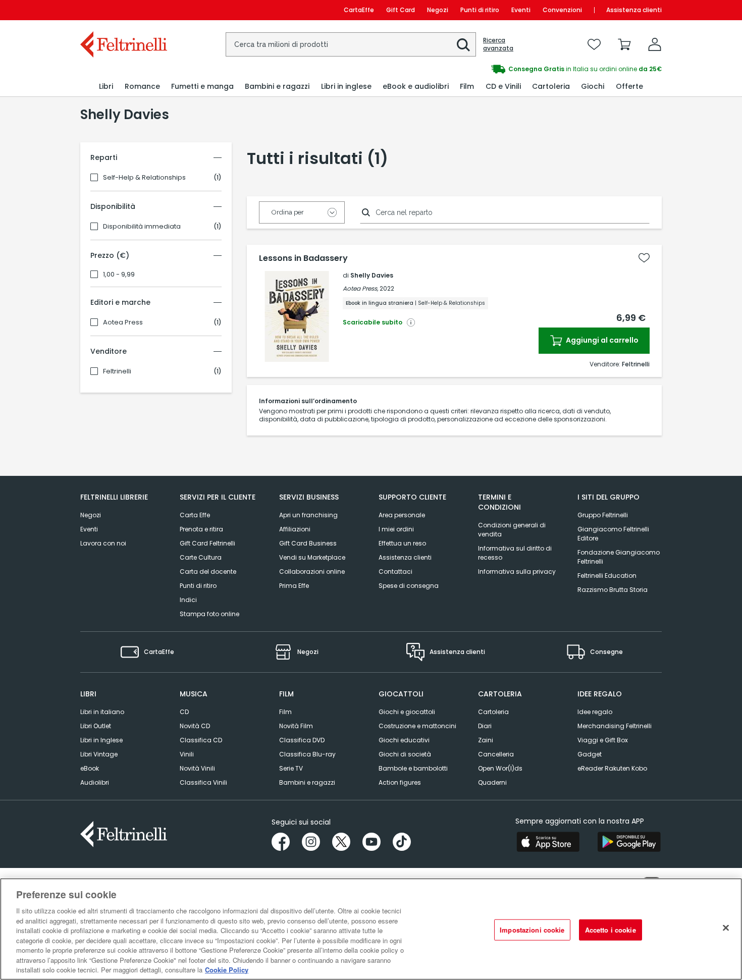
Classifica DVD (302, 740)
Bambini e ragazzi (307, 782)
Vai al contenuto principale (123, 10)
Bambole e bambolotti (413, 768)
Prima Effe (294, 585)
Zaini (485, 740)
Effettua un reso (402, 543)
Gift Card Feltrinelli (207, 543)
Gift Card (400, 10)
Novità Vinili (197, 768)
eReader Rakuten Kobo (612, 768)
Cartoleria (493, 711)
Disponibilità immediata (142, 227)
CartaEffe (359, 10)
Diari (485, 726)
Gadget (589, 754)
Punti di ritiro (479, 10)
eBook (89, 768)
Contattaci (395, 571)
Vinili (187, 754)
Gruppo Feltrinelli (602, 515)
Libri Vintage (99, 754)
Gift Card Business (308, 543)
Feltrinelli (117, 371)
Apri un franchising (308, 515)
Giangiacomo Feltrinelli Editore (613, 533)
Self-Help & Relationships (144, 178)
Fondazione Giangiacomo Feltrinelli (618, 557)
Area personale (402, 515)
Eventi (521, 10)
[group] (516, 69)
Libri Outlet (95, 726)
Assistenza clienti (634, 10)
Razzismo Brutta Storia (612, 589)
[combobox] (351, 44)
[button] (463, 45)
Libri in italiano (102, 711)
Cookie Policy (226, 969)
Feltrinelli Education (607, 575)
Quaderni (492, 782)
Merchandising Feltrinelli (614, 726)
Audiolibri (94, 782)
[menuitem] (106, 86)
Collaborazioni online (312, 571)
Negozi (437, 10)
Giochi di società (405, 754)
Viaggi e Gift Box (602, 740)
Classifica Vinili (203, 782)
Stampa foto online (209, 614)
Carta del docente (208, 571)
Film (285, 711)
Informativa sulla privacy (517, 571)
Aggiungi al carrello (601, 340)
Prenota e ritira (201, 529)
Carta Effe (195, 515)
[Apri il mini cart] (624, 44)
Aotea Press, (360, 288)
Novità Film (296, 726)
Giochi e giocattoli (407, 711)
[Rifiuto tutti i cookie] (726, 928)
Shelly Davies (371, 275)
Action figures (400, 782)
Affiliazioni (294, 529)
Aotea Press (123, 322)
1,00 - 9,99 (119, 274)
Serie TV (291, 768)
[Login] (655, 44)
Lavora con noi (103, 543)
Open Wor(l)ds (500, 768)
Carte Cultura (201, 557)
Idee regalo (594, 711)
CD (184, 711)
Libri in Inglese (101, 740)
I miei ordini (396, 529)
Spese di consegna (409, 585)
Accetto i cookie (610, 930)
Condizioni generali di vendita (512, 529)
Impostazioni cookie (532, 930)
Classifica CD (201, 740)
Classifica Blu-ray (307, 754)
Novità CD (195, 726)
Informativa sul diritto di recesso (515, 553)
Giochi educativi (404, 740)
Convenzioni (562, 10)
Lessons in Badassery (303, 258)
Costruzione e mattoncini (417, 726)
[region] (371, 929)
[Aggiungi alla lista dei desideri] (644, 258)
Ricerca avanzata (498, 44)
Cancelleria (496, 754)
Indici (188, 599)
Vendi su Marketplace (312, 557)
